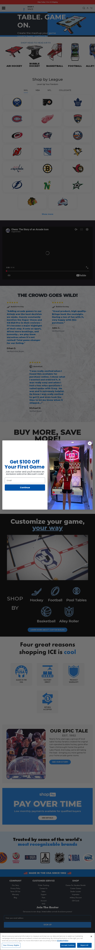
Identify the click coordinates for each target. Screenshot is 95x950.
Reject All (84, 945)
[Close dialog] (90, 443)
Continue (25, 487)
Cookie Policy (62, 940)
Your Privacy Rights (11, 945)
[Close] (91, 936)
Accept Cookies (67, 945)
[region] (47, 941)
